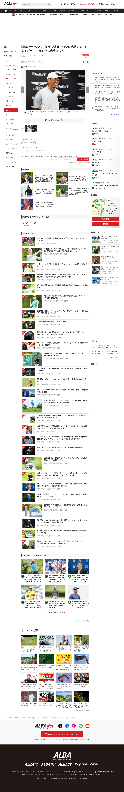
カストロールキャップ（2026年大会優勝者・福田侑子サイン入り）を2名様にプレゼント (105, 352)
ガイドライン (90, 772)
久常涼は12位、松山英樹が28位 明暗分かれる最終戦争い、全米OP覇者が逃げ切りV (57, 578)
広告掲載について (16, 772)
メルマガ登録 (105, 4)
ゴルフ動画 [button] (52, 10)
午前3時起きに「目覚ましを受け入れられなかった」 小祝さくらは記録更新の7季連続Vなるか (107, 108)
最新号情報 (105, 219)
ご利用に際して (68, 772)
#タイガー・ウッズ (36, 66)
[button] (55, 241)
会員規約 (79, 772)
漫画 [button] (44, 10)
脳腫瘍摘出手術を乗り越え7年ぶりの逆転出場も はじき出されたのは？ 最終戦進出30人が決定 (80, 605)
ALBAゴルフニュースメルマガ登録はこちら (63, 734)
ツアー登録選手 (11, 119)
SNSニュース (85, 10)
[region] (11, 112)
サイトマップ (99, 774)
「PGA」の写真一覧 (27, 718)
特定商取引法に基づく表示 (105, 772)
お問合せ (82, 774)
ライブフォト (10, 115)
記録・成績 (9, 124)
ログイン (116, 4)
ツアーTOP (9, 96)
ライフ (37, 10)
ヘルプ (90, 774)
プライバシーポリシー (54, 772)
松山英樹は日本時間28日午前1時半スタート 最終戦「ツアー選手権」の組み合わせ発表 (33, 604)
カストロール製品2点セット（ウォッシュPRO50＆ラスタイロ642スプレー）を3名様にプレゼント (105, 346)
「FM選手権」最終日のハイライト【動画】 (52, 321)
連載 (106, 10)
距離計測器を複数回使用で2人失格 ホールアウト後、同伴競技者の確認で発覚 (107, 86)
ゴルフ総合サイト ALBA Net (12, 718)
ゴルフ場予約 (97, 10)
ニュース (8, 110)
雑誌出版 (62, 10)
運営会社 (41, 772)
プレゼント (114, 10)
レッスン (29, 10)
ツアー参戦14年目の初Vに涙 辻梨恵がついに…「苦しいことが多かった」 (107, 93)
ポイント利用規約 (69, 774)
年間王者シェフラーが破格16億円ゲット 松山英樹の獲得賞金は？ (61, 447)
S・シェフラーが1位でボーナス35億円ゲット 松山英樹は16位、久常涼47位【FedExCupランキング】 (34, 579)
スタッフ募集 (30, 772)
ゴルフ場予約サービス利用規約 (30, 774)
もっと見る (115, 114)
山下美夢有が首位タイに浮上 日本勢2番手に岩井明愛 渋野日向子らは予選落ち (107, 100)
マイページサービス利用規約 (52, 774)
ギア (20, 10)
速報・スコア (10, 101)
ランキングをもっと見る (54, 612)
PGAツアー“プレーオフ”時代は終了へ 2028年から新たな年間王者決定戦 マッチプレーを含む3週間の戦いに (80, 579)
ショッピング (73, 10)
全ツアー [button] (13, 10)
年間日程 (8, 105)
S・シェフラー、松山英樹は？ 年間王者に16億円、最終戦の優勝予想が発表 (57, 604)
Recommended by (80, 710)
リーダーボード (11, 87)
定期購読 (105, 224)
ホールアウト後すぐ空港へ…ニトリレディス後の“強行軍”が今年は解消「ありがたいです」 (107, 79)
